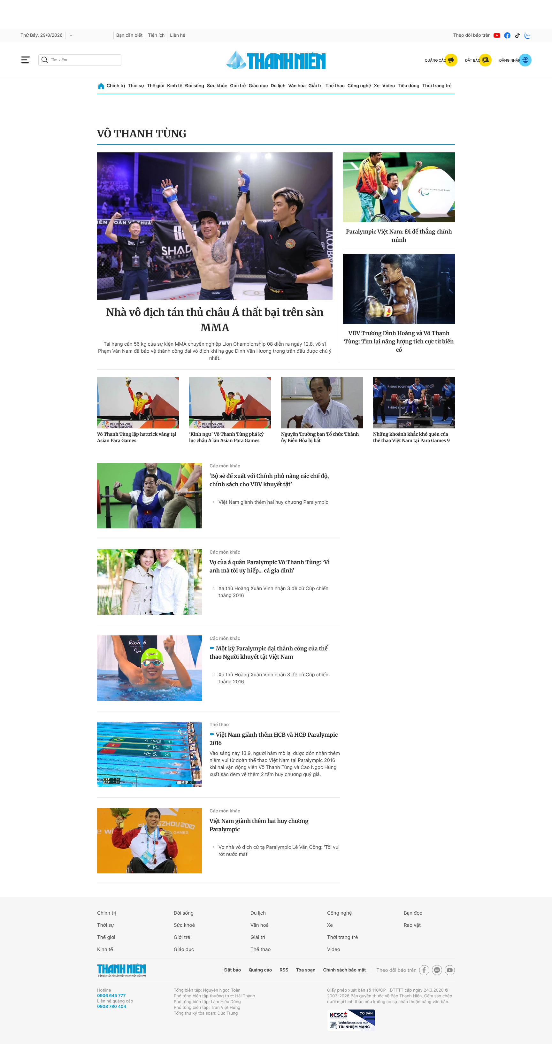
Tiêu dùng (408, 85)
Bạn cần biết (129, 35)
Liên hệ (177, 35)
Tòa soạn (306, 970)
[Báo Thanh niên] (121, 970)
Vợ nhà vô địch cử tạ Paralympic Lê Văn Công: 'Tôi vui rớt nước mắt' (279, 850)
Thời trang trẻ (437, 85)
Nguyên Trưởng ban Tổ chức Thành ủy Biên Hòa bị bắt (320, 437)
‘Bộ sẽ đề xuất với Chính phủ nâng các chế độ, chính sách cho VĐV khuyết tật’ (269, 480)
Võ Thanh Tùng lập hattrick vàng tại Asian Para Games (136, 437)
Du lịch (278, 85)
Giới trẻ (238, 85)
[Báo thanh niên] (276, 60)
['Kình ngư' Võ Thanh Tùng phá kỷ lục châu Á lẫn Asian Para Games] (230, 402)
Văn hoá (259, 925)
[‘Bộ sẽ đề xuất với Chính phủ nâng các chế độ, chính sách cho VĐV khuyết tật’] (149, 495)
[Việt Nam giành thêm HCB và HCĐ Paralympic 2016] (149, 754)
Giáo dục (258, 85)
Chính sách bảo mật (344, 970)
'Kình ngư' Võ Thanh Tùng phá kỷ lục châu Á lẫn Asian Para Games (226, 437)
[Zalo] (528, 35)
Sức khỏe (217, 85)
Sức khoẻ (184, 925)
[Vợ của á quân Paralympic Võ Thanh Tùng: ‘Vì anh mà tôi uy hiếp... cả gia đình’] (149, 582)
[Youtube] (497, 35)
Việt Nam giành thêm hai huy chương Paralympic (273, 502)
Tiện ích (156, 35)
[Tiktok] (517, 35)
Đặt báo (232, 970)
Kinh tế (174, 85)
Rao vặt (412, 925)
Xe (376, 85)
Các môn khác (225, 466)
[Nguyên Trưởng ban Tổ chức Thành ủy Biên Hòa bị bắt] (322, 402)
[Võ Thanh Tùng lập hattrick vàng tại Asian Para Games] (138, 402)
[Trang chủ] (101, 86)
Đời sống (194, 85)
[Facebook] (507, 35)
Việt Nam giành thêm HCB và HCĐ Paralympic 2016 (274, 739)
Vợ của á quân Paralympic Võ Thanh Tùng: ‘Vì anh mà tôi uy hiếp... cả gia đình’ (270, 566)
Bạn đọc (413, 913)
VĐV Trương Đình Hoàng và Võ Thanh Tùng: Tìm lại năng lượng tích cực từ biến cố (399, 341)
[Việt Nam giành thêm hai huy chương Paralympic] (149, 840)
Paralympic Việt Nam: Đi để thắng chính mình (399, 235)
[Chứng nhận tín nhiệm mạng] (351, 1020)
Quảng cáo (260, 970)
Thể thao (335, 85)
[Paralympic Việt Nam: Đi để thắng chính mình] (399, 187)
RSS (284, 970)
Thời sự (136, 85)
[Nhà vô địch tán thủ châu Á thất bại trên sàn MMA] (215, 226)
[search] (79, 60)
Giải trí (316, 85)
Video (388, 85)
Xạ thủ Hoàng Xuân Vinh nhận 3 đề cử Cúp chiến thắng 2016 (273, 591)
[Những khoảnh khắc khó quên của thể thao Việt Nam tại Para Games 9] (414, 402)
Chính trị (116, 85)
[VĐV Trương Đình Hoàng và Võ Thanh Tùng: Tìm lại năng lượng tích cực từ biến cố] (399, 289)
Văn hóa (297, 85)
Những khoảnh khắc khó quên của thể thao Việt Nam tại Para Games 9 (411, 437)
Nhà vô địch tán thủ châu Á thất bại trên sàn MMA (215, 320)
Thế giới (155, 85)
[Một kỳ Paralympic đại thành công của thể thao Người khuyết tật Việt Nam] (149, 668)
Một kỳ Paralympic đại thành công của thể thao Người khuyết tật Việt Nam (268, 652)
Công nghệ (359, 85)
